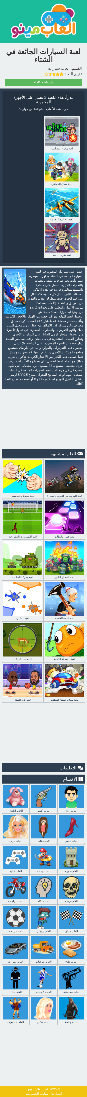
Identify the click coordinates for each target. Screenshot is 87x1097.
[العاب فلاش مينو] (43, 21)
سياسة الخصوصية (37, 1093)
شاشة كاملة (41, 82)
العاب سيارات (59, 68)
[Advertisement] (43, 419)
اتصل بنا (56, 1093)
